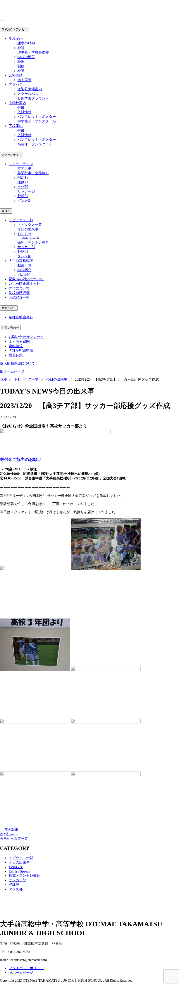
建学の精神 (26, 43)
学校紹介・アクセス (14, 29)
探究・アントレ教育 (33, 242)
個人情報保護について (17, 363)
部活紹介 (24, 274)
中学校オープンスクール (36, 121)
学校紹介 (24, 270)
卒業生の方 (9, 308)
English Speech (28, 238)
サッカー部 (26, 191)
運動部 (22, 182)
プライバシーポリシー (26, 968)
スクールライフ (12, 154)
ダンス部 (24, 200)
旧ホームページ (12, 371)
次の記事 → (9, 834)
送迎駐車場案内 (29, 89)
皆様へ (6, 211)
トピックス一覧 (29, 224)
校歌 (20, 61)
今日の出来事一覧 (14, 839)
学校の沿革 (26, 57)
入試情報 (24, 112)
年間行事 (24, 168)
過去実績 (24, 80)
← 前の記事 (9, 829)
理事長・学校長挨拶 (33, 52)
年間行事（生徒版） (33, 173)
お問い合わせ (10, 327)
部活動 (22, 177)
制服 (20, 66)
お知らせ (24, 234)
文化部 (22, 187)
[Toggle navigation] (1, 20)
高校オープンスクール (34, 144)
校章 (20, 71)
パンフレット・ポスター (36, 116)
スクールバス (27, 94)
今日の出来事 (27, 229)
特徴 (20, 107)
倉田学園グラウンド (33, 98)
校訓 (20, 48)
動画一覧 (24, 265)
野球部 (22, 196)
